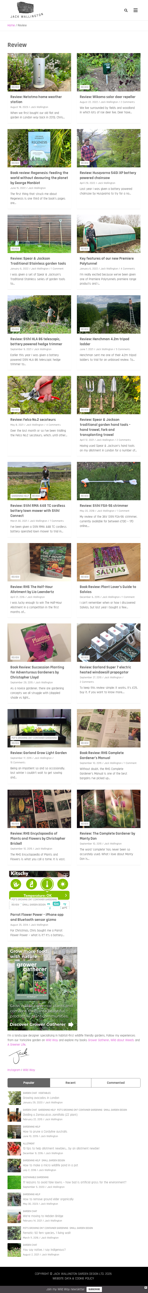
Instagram (14, 1070)
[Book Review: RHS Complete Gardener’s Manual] (109, 728)
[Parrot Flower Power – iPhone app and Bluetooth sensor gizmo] (39, 890)
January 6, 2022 (19, 268)
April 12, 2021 (87, 440)
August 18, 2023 (19, 107)
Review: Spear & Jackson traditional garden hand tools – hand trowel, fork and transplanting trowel (105, 427)
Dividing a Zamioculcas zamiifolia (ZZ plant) (50, 1115)
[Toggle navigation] (135, 10)
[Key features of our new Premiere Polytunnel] (109, 234)
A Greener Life (16, 1044)
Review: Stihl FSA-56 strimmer (104, 505)
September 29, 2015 (21, 682)
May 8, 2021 (17, 425)
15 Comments (17, 762)
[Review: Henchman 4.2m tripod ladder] (109, 314)
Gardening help (20, 496)
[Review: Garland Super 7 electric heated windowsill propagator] (109, 642)
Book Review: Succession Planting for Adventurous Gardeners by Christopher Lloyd (37, 672)
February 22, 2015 (32, 1119)
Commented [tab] (116, 1082)
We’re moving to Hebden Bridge (43, 1216)
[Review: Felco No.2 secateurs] (39, 395)
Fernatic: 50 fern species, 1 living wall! (47, 1233)
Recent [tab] (71, 1082)
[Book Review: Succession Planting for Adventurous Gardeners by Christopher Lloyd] (39, 642)
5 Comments (123, 349)
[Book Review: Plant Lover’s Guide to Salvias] (109, 562)
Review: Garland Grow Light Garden (38, 752)
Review (15, 87)
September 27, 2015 (91, 677)
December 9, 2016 (33, 1153)
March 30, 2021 (18, 521)
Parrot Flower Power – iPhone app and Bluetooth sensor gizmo (36, 917)
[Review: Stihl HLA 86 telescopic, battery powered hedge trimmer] (39, 314)
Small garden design (34, 904)
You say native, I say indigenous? (44, 1250)
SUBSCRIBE (94, 1289)
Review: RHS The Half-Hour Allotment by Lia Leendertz (32, 589)
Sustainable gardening (36, 1177)
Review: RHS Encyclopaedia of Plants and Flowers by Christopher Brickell (37, 838)
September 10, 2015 (91, 763)
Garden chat (30, 1093)
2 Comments (128, 102)
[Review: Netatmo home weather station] (39, 72)
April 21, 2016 (17, 597)
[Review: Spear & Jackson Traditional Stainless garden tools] (39, 234)
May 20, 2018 (87, 511)
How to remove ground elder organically (48, 1199)
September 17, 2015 (21, 758)
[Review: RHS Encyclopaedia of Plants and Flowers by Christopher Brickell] (39, 809)
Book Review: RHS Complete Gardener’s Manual (102, 755)
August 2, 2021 (31, 1254)
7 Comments (57, 521)
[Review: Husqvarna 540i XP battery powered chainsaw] (109, 148)
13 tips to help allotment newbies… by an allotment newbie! (61, 1148)
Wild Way (52, 1040)
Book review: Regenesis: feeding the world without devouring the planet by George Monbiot (39, 177)
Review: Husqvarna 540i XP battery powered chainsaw (108, 175)
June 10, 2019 (30, 1136)
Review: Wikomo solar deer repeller (107, 96)
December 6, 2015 (90, 597)
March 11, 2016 (31, 1238)
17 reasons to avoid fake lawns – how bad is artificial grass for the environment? (74, 1182)
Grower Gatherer (98, 1040)
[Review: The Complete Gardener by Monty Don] (109, 809)
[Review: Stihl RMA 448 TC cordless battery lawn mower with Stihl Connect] (39, 481)
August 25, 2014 (19, 925)
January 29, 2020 (33, 1102)
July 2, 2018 (29, 1170)
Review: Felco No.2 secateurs (33, 419)
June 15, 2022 (18, 188)
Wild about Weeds (122, 1040)
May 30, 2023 (30, 1204)
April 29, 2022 (87, 183)
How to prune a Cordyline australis (45, 1131)
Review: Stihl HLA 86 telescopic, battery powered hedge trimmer (36, 342)
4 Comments (128, 268)
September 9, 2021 (20, 349)
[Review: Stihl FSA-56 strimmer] (109, 481)
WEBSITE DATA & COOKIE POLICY (73, 1278)
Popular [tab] (28, 1082)
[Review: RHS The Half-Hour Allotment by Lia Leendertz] (39, 562)
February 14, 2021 (32, 1220)
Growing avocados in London (41, 1098)
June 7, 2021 (86, 349)
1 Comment (57, 268)
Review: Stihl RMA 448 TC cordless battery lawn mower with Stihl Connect (37, 510)
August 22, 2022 (89, 102)
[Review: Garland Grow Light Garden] (39, 728)
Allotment (28, 1143)
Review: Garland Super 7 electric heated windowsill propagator (105, 670)
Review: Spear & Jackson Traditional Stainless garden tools (38, 261)
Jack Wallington (39, 107)
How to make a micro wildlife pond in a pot (50, 1165)
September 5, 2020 (34, 1187)
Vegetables (44, 1093)
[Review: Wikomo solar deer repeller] (109, 72)
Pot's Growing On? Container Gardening (34, 737)
